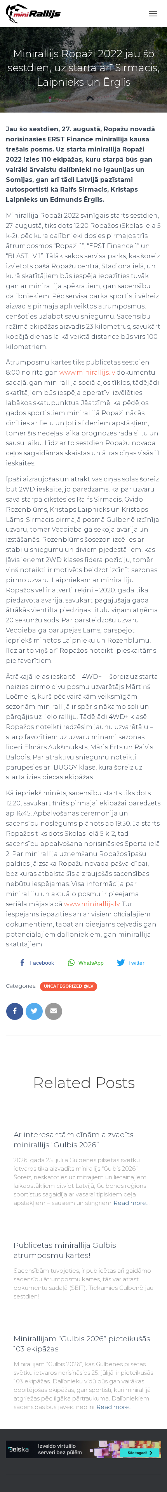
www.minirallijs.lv (87, 372)
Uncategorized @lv (68, 986)
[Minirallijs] (36, 13)
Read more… (131, 1203)
